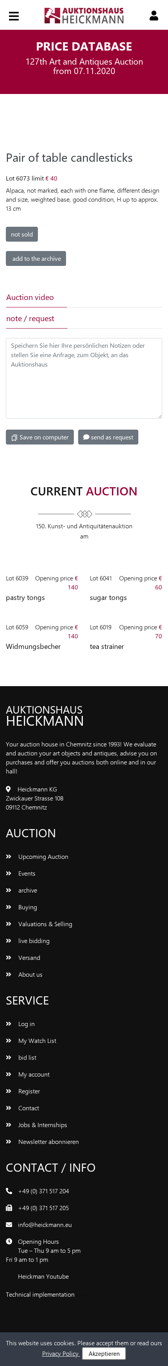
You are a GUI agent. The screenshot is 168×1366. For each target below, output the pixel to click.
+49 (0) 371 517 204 (43, 1191)
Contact (28, 1108)
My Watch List (36, 1040)
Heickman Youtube (43, 1276)
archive (27, 890)
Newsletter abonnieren (48, 1141)
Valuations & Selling (44, 924)
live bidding (33, 940)
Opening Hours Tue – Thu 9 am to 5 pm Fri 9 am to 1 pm (43, 1250)
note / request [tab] (30, 318)
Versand (28, 957)
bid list (26, 1057)
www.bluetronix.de (101, 1294)
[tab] (96, 296)
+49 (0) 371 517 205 (43, 1207)
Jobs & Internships (42, 1124)
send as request (111, 437)
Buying (27, 907)
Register (28, 1091)
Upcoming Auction (42, 856)
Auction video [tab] (30, 296)
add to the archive (36, 258)
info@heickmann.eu (45, 1224)
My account (33, 1074)
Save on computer (43, 437)
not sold (22, 234)
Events (26, 873)
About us (30, 974)
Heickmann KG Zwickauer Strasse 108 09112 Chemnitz (34, 798)
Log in (26, 1023)
